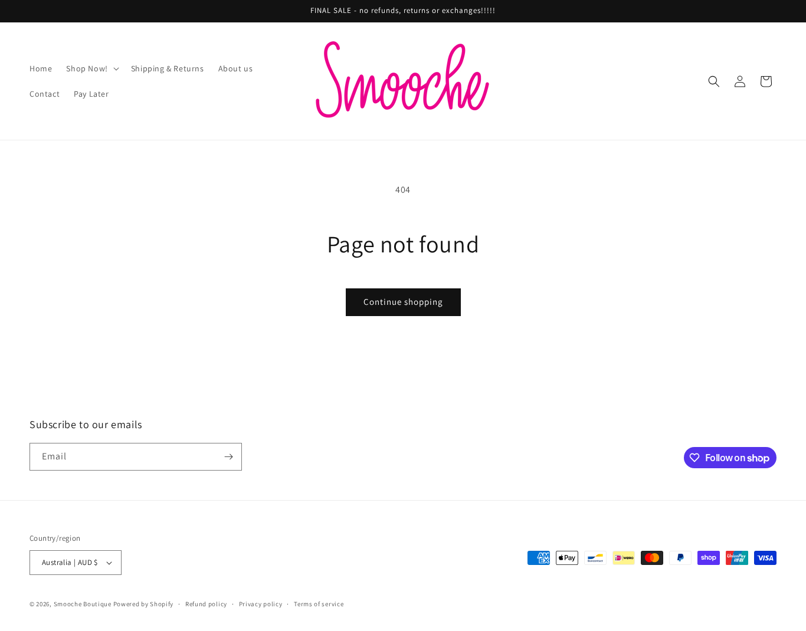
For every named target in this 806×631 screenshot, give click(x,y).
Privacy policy (261, 604)
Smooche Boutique (83, 604)
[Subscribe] (228, 457)
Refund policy (206, 604)
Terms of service (318, 604)
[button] (91, 68)
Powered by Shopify (143, 604)
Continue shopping (403, 301)
